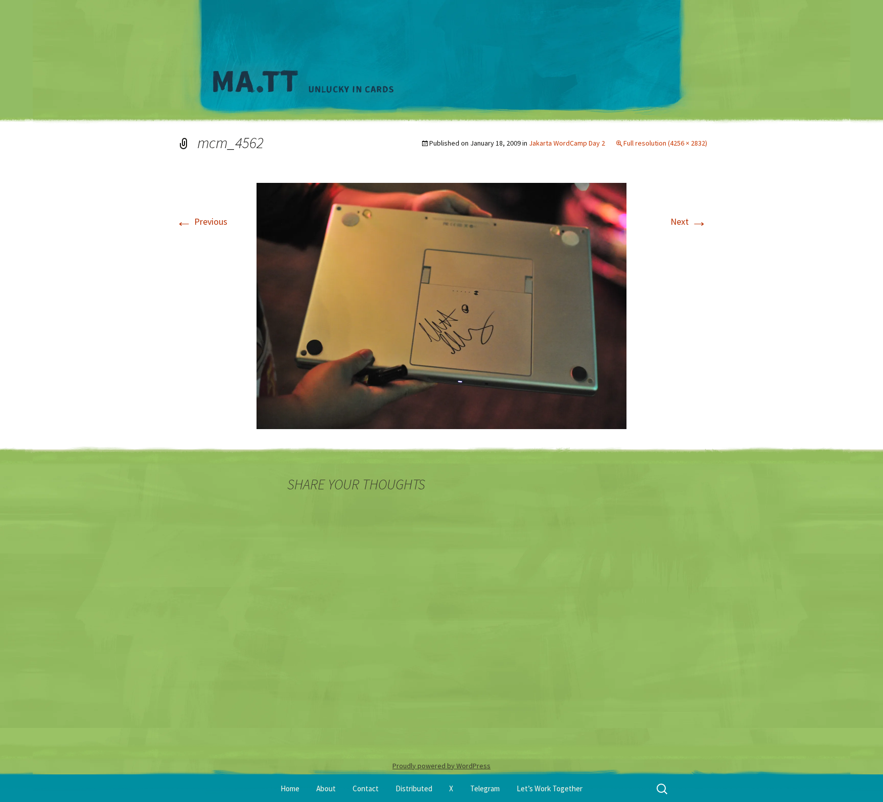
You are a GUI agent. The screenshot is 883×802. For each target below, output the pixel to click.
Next (688, 221)
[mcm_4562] (441, 305)
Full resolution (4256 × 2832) (665, 143)
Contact (366, 788)
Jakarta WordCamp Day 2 (567, 143)
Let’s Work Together (550, 788)
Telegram (485, 788)
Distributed (414, 788)
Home (290, 788)
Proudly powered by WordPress (441, 765)
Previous (201, 221)
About (326, 788)
